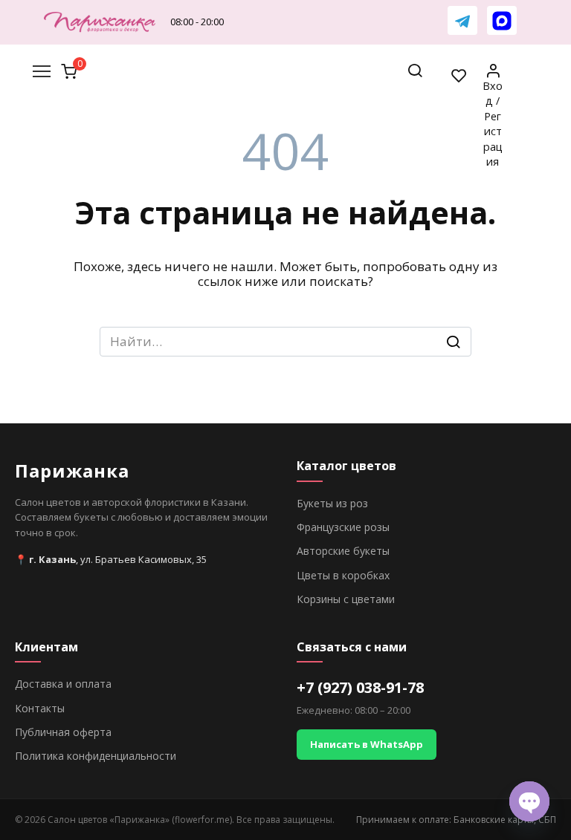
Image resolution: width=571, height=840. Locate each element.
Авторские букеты (343, 551)
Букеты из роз (332, 503)
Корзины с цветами (346, 599)
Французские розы (343, 527)
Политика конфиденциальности (95, 756)
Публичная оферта (63, 732)
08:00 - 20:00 (197, 21)
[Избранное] (459, 75)
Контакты (40, 708)
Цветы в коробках (343, 575)
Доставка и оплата (63, 684)
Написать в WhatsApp (366, 744)
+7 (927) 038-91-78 (360, 687)
